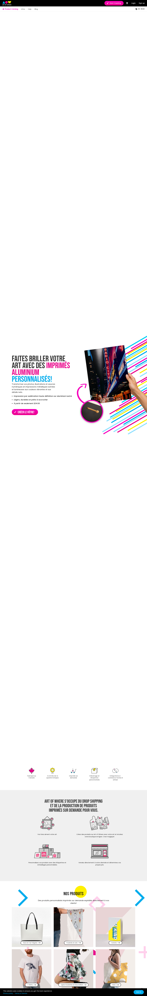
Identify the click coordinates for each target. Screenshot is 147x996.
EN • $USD (141, 9)
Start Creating (115, 3)
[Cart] (127, 3)
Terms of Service (21, 993)
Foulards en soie (72, 943)
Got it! (138, 992)
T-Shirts (30, 985)
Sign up (142, 3)
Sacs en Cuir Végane (30, 943)
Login (133, 3)
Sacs (114, 985)
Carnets (114, 943)
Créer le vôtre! (24, 412)
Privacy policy (8, 993)
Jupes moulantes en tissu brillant (72, 985)
